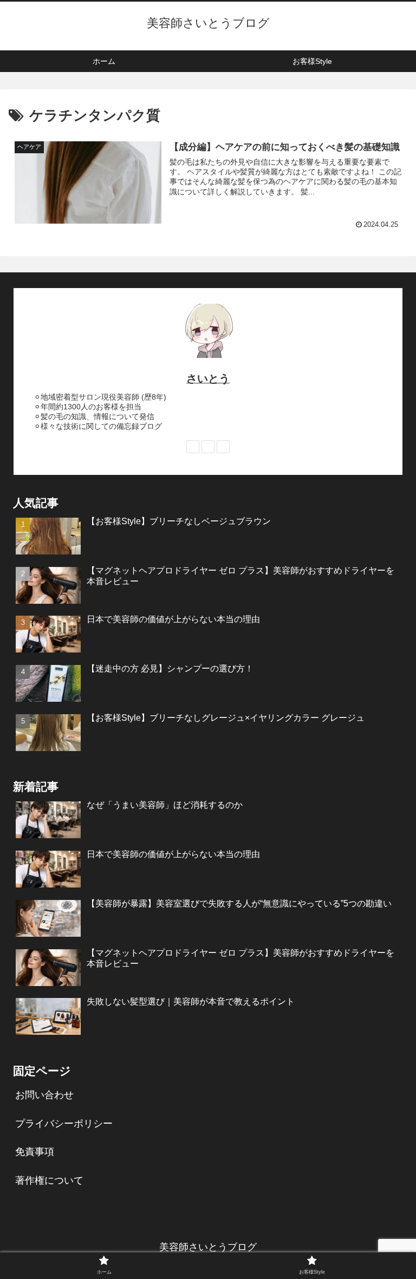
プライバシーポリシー (64, 1123)
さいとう (208, 378)
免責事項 (34, 1151)
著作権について (49, 1180)
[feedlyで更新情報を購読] (208, 446)
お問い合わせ (44, 1094)
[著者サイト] (192, 446)
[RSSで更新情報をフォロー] (223, 446)
